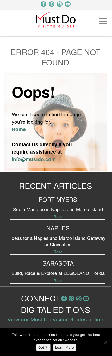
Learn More (64, 347)
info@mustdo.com (34, 159)
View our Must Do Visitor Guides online (55, 319)
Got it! (43, 347)
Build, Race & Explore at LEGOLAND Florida (58, 272)
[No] (105, 342)
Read (58, 216)
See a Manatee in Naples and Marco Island (58, 209)
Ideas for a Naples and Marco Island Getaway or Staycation (57, 241)
